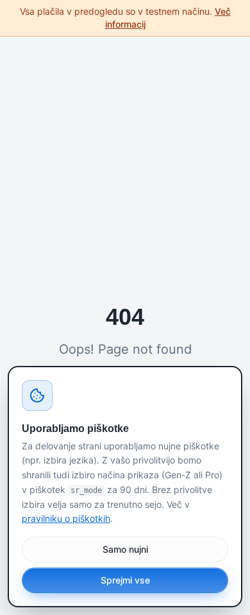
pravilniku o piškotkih (66, 518)
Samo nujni (125, 549)
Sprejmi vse (125, 580)
